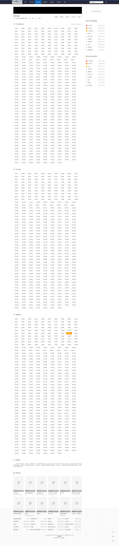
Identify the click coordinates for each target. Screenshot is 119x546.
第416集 (16, 156)
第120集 (23, 62)
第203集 (38, 88)
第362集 (16, 139)
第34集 (36, 36)
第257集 (38, 105)
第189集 (67, 82)
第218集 (16, 94)
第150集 (45, 71)
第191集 (16, 85)
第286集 (52, 114)
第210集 (24, 91)
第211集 (31, 91)
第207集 (67, 88)
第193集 (31, 85)
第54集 (36, 42)
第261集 (67, 105)
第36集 (49, 36)
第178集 (52, 79)
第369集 (67, 139)
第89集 (69, 51)
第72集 (22, 48)
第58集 (62, 42)
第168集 (45, 76)
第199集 (74, 85)
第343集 (74, 131)
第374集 (38, 142)
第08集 (62, 28)
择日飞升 (62, 493)
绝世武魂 (16, 16)
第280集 (74, 111)
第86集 (49, 51)
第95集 (42, 54)
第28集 (62, 34)
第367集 (52, 139)
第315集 (66, 122)
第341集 (59, 131)
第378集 (67, 142)
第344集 (16, 134)
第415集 (74, 154)
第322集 (52, 125)
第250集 (52, 102)
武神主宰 (95, 28)
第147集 (24, 71)
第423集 (67, 156)
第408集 (24, 154)
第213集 (45, 91)
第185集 (38, 82)
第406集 (74, 151)
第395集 (59, 148)
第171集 (67, 76)
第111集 (23, 59)
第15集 (42, 31)
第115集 (51, 59)
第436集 (31, 162)
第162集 (67, 74)
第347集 (38, 134)
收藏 (56, 16)
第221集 (38, 94)
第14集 (36, 31)
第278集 (59, 111)
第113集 (37, 59)
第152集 (59, 71)
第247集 (31, 102)
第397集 (74, 148)
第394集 (52, 148)
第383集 (38, 145)
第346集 (31, 134)
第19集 (69, 31)
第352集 (74, 134)
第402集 (45, 151)
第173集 (16, 79)
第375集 (45, 142)
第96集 (49, 54)
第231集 (45, 96)
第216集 (66, 91)
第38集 (62, 36)
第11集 (16, 31)
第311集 (38, 122)
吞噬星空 (95, 39)
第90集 (75, 51)
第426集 (24, 159)
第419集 (38, 156)
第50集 (75, 39)
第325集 (74, 125)
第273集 (24, 111)
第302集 (38, 119)
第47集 (56, 39)
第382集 (31, 145)
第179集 (59, 79)
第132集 (45, 65)
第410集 (38, 154)
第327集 (24, 128)
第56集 (49, 42)
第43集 (29, 39)
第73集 (29, 48)
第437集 (38, 162)
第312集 (45, 122)
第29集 (69, 34)
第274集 (31, 111)
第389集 (16, 148)
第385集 (52, 145)
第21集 (16, 34)
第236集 (16, 99)
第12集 (22, 31)
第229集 (31, 96)
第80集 (75, 48)
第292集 (31, 116)
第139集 (31, 68)
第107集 (59, 56)
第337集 (31, 131)
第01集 (16, 28)
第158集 (38, 74)
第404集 (59, 151)
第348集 (45, 134)
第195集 (45, 85)
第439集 (52, 162)
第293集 (38, 116)
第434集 (16, 162)
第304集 (52, 119)
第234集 (67, 96)
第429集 (45, 159)
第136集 (74, 65)
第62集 (22, 45)
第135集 (67, 65)
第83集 (29, 51)
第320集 (38, 125)
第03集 (29, 28)
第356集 (38, 136)
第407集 (16, 154)
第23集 (29, 34)
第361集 (74, 136)
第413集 (59, 154)
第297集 (67, 116)
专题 (65, 2)
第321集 (45, 125)
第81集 (16, 51)
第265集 (31, 108)
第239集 (38, 99)
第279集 (67, 111)
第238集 (31, 99)
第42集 (22, 39)
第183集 (24, 82)
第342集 (67, 131)
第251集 (59, 102)
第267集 (45, 108)
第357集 (45, 136)
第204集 (45, 88)
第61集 (16, 45)
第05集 (42, 28)
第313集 (52, 122)
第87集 (56, 51)
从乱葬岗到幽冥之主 (29, 493)
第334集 (74, 128)
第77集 (56, 48)
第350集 (59, 134)
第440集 (59, 162)
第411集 (45, 154)
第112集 (30, 59)
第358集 (52, 136)
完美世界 (95, 47)
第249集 (45, 102)
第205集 (52, 88)
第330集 (45, 128)
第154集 (74, 71)
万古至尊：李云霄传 (52, 493)
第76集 (49, 48)
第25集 (42, 34)
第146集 (16, 71)
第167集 (38, 76)
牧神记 (95, 82)
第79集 (69, 48)
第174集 (24, 79)
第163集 (74, 74)
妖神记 (95, 33)
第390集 (24, 148)
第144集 (67, 68)
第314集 (59, 122)
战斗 (19, 18)
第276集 (45, 111)
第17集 (55, 31)
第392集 (38, 148)
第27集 (56, 34)
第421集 (52, 156)
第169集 (52, 76)
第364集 (31, 139)
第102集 (24, 56)
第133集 (52, 65)
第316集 (74, 122)
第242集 (59, 99)
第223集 (52, 94)
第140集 (38, 68)
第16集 (49, 31)
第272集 (16, 111)
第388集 (74, 145)
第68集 (62, 45)
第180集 (67, 79)
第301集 (31, 119)
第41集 (16, 39)
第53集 (29, 42)
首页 (25, 2)
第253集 (74, 102)
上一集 (73, 16)
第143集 (59, 68)
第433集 (74, 159)
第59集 (69, 42)
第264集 (24, 108)
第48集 (62, 39)
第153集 (67, 71)
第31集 (16, 36)
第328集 (31, 128)
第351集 (67, 134)
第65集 (42, 45)
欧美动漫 (52, 2)
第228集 (24, 96)
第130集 (31, 65)
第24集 (36, 34)
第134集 (59, 65)
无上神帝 (95, 25)
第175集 (31, 79)
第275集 (38, 111)
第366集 (45, 139)
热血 (17, 18)
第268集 (52, 108)
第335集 (16, 131)
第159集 (45, 74)
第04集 (36, 28)
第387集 (67, 145)
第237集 (24, 99)
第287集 (59, 114)
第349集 (52, 134)
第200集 (16, 88)
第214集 (52, 91)
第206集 (59, 88)
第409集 (31, 154)
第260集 (59, 105)
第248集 (38, 102)
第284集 (38, 114)
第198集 (67, 85)
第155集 (16, 74)
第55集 (42, 42)
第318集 (24, 125)
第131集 (38, 65)
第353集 (16, 136)
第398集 (16, 151)
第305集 (59, 119)
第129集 (24, 65)
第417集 (24, 156)
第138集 (24, 68)
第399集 (24, 151)
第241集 (52, 99)
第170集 (59, 76)
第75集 (42, 48)
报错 (61, 16)
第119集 (16, 62)
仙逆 (95, 44)
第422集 (59, 156)
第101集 (16, 56)
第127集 (74, 62)
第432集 (67, 159)
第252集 (67, 102)
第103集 (31, 56)
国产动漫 (38, 2)
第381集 (24, 145)
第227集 (16, 96)
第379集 (74, 142)
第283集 (31, 114)
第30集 (75, 34)
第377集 (59, 142)
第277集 (52, 111)
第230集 (38, 96)
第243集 (67, 99)
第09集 (69, 28)
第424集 (74, 156)
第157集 (31, 74)
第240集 (45, 99)
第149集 (38, 71)
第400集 (31, 151)
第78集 (62, 48)
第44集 (36, 39)
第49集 (69, 39)
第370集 (74, 139)
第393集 (45, 148)
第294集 (45, 116)
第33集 (29, 36)
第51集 (16, 42)
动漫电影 (45, 2)
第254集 (16, 105)
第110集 (16, 59)
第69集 (69, 45)
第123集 (45, 62)
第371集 (16, 142)
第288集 (67, 114)
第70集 (75, 45)
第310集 (31, 122)
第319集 (31, 125)
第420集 (45, 156)
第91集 (16, 54)
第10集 (75, 28)
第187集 (52, 82)
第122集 (38, 62)
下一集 (78, 16)
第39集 (69, 36)
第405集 (67, 151)
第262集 (74, 105)
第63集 (29, 45)
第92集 (22, 54)
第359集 (59, 136)
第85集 (42, 51)
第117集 (65, 59)
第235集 (74, 96)
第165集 (24, 76)
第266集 (38, 108)
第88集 (62, 51)
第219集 (24, 94)
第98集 (62, 54)
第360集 (67, 136)
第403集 (52, 151)
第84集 (36, 51)
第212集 (38, 91)
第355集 (31, 136)
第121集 (31, 62)
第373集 (31, 142)
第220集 (31, 94)
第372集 (24, 142)
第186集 (45, 82)
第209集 (16, 91)
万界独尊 (95, 41)
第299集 (16, 119)
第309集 (24, 122)
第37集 (56, 36)
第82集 (22, 51)
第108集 (67, 56)
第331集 (52, 128)
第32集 (22, 36)
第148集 (31, 71)
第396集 (67, 148)
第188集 (59, 82)
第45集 (42, 39)
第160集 (52, 74)
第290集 (16, 116)
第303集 (45, 119)
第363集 (24, 139)
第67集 (56, 45)
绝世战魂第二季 (40, 493)
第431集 (59, 159)
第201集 (24, 88)
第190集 (74, 82)
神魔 (22, 18)
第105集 (45, 56)
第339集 (45, 131)
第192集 (24, 85)
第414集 (66, 154)
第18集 (62, 31)
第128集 (16, 65)
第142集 (52, 68)
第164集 (16, 76)
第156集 (24, 74)
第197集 (59, 85)
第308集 (16, 122)
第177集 (45, 79)
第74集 (36, 48)
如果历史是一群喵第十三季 (77, 493)
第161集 (59, 74)
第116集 (58, 59)
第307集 (74, 119)
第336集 (24, 131)
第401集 (38, 151)
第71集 (16, 48)
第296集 (59, 116)
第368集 (59, 139)
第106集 (52, 56)
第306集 (67, 119)
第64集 (36, 45)
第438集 (45, 162)
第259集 (52, 105)
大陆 (33, 18)
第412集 (52, 154)
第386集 (59, 145)
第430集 (52, 159)
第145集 (74, 68)
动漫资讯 (59, 2)
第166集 (31, 76)
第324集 (67, 125)
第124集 (52, 62)
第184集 (31, 82)
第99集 (69, 54)
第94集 (36, 54)
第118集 (72, 59)
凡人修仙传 (15, 493)
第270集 (67, 108)
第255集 (24, 105)
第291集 (24, 116)
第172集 (74, 76)
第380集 (16, 145)
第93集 (29, 54)
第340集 (52, 131)
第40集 (75, 36)
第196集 (52, 85)
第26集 (49, 34)
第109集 (74, 56)
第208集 (74, 88)
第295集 (52, 116)
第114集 (44, 59)
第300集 (24, 119)
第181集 (74, 79)
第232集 (52, 96)
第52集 (22, 42)
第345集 (24, 134)
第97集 (56, 54)
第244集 (74, 99)
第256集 (31, 105)
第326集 (16, 128)
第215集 (59, 91)
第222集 (45, 94)
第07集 (56, 28)
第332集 (59, 128)
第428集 (38, 159)
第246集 (24, 102)
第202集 (31, 88)
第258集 (45, 105)
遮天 (95, 79)
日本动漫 (31, 2)
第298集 (74, 116)
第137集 (16, 68)
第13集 (29, 31)
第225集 (67, 94)
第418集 (31, 156)
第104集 (38, 56)
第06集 (49, 28)
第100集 (76, 54)
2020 (39, 18)
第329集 (38, 128)
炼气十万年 (95, 36)
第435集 (24, 162)
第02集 (22, 28)
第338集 (38, 131)
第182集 (16, 82)
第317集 (16, 125)
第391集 (31, 148)
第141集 (45, 68)
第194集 (38, 85)
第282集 (24, 114)
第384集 (45, 145)
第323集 (59, 125)
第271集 (74, 108)
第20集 (75, 31)
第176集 (38, 79)
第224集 (59, 94)
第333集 (67, 128)
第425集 (16, 159)
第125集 (59, 62)
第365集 (38, 139)
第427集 (31, 159)
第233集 (59, 96)
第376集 (52, 142)
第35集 (42, 36)
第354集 (24, 136)
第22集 (22, 34)
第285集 (45, 114)
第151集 (52, 71)
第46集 (49, 39)
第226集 (74, 94)
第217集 (74, 91)
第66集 (49, 45)
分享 (67, 16)
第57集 (56, 42)
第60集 (75, 42)
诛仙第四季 (95, 49)
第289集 (74, 114)
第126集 (66, 62)
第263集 (16, 108)
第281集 (16, 114)
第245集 (16, 102)
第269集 (59, 108)
